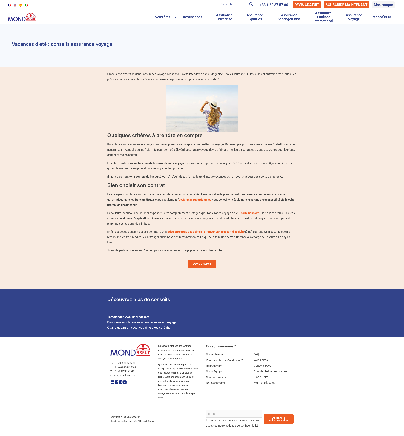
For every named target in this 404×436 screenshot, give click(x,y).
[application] (174, 17)
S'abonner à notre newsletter (278, 419)
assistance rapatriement (194, 199)
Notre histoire (214, 354)
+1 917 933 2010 (126, 371)
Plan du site (261, 377)
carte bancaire (250, 213)
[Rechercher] (251, 4)
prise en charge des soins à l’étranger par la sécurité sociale (205, 231)
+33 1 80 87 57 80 (274, 5)
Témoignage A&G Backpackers (128, 316)
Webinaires (261, 360)
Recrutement (214, 365)
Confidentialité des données (271, 371)
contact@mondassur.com (123, 375)
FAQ (256, 354)
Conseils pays (262, 365)
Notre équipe (214, 371)
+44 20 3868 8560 (127, 367)
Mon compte (383, 5)
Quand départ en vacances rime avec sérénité (139, 327)
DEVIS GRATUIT (306, 5)
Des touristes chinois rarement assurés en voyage (142, 322)
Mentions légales (264, 382)
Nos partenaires (216, 377)
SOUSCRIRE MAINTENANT (347, 5)
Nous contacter (215, 383)
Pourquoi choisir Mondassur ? (224, 360)
